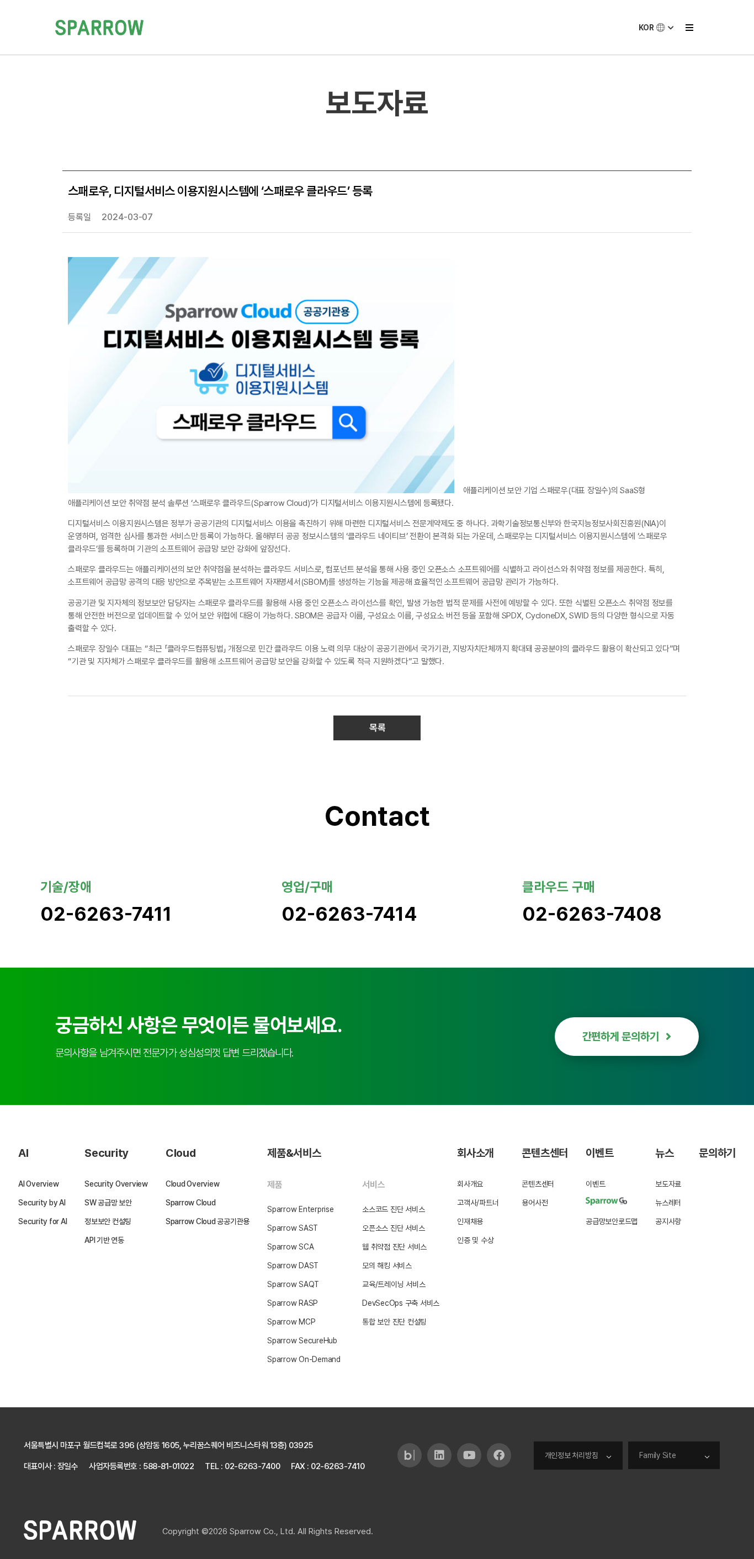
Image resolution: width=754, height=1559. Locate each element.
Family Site (657, 1455)
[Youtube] (469, 1455)
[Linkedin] (439, 1455)
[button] (689, 27)
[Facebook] (499, 1455)
